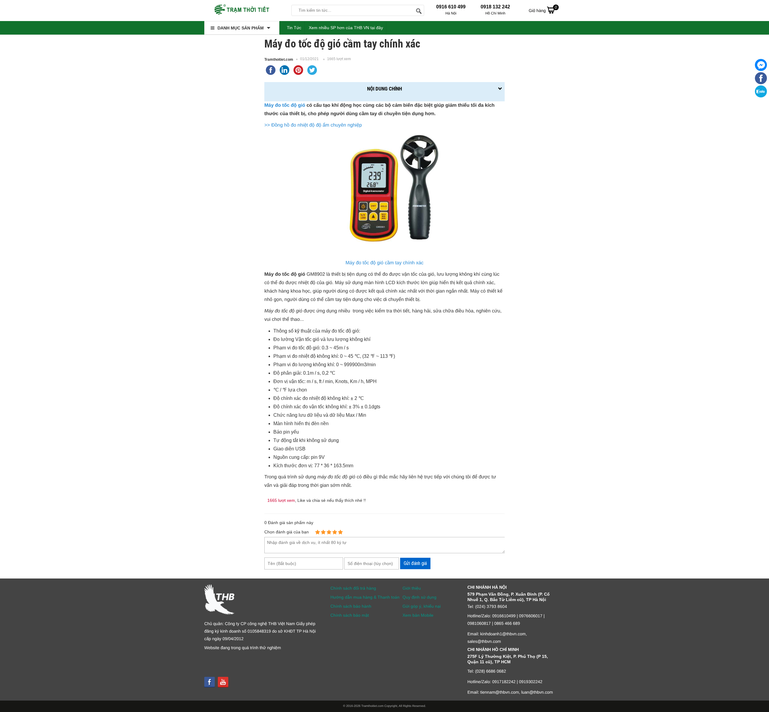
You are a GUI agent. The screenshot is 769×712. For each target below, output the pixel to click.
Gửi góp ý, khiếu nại (422, 606)
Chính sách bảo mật (349, 615)
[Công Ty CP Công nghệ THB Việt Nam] (241, 10)
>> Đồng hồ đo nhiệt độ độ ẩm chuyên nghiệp (313, 125)
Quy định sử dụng (419, 597)
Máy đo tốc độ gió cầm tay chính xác (384, 262)
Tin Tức (294, 27)
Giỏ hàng (543, 9)
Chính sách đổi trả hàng (353, 588)
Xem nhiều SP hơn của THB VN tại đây (346, 27)
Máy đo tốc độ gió (284, 105)
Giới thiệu (412, 588)
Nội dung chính (384, 89)
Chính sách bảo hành (350, 606)
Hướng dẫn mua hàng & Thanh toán (365, 597)
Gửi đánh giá (415, 563)
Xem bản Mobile (418, 615)
